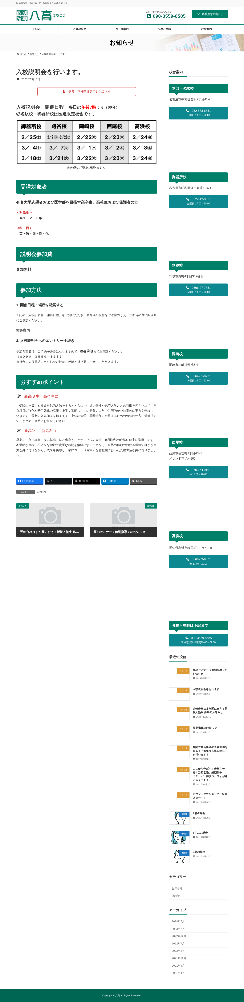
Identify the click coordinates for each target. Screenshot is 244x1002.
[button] (86, 91)
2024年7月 (178, 921)
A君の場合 (199, 813)
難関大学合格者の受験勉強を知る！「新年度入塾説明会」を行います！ (210, 751)
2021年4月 (178, 972)
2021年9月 (178, 965)
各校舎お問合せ (212, 14)
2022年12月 (179, 936)
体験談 (176, 895)
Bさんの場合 (200, 832)
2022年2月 (178, 950)
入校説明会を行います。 (207, 689)
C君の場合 (199, 852)
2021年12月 (179, 958)
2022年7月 (178, 943)
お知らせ (41, 491)
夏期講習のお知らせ (205, 727)
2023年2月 (178, 928)
